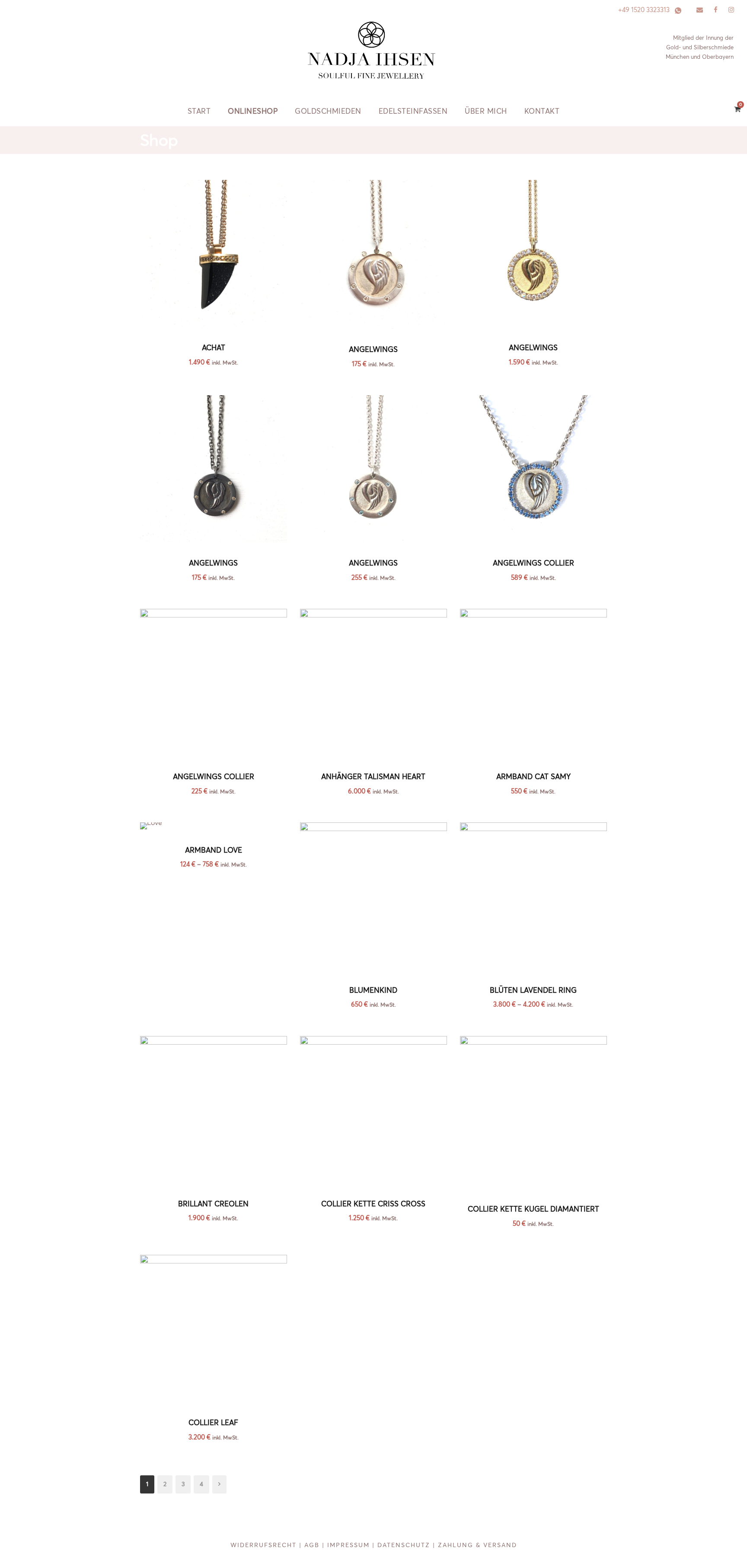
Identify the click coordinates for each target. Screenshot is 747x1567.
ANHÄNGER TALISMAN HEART (373, 776)
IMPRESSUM (348, 1545)
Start (199, 110)
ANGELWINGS (373, 349)
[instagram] (731, 10)
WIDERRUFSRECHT (263, 1545)
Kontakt (542, 110)
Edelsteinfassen (413, 110)
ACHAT (213, 347)
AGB (311, 1545)
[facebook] (716, 10)
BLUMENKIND (373, 990)
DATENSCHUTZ (403, 1545)
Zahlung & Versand (477, 1545)
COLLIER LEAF (213, 1422)
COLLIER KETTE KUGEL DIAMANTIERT (533, 1208)
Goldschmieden (328, 110)
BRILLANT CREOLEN (213, 1203)
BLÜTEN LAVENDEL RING (533, 990)
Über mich (486, 110)
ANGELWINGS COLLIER (533, 562)
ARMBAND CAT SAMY (533, 776)
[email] (699, 10)
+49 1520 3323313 (644, 10)
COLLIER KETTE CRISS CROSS (373, 1203)
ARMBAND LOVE (213, 849)
